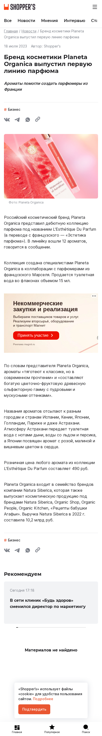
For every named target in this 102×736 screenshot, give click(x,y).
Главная (11, 31)
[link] (51, 602)
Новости (29, 31)
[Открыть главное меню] (95, 7)
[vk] (7, 120)
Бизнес (14, 109)
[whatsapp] (28, 120)
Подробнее (42, 699)
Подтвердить (34, 709)
